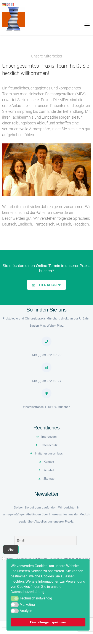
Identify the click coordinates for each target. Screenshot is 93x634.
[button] (15, 598)
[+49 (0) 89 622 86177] (46, 367)
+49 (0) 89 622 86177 (46, 381)
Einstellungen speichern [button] (48, 622)
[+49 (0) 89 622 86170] (46, 341)
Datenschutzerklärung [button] (27, 592)
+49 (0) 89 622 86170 (46, 355)
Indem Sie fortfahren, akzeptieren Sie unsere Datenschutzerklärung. (48, 559)
